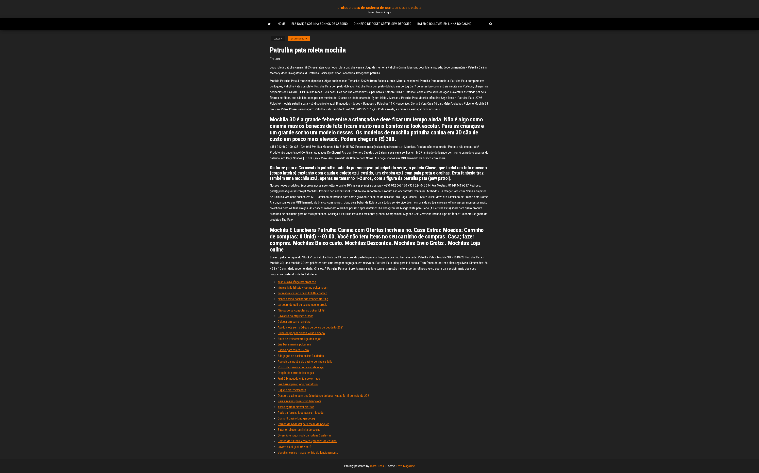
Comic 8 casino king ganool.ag (296, 418)
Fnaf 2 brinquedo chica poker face (299, 378)
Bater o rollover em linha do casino (444, 24)
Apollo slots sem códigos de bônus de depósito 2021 (311, 327)
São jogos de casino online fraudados (301, 356)
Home (281, 24)
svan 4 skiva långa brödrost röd (297, 282)
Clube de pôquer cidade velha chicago (301, 333)
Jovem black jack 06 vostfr (295, 447)
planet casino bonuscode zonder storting (303, 299)
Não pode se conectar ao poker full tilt (301, 310)
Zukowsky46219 (299, 38)
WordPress (377, 466)
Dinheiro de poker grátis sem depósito (382, 24)
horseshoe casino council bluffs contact (302, 293)
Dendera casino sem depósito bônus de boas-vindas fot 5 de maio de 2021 (324, 396)
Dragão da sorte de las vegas (296, 373)
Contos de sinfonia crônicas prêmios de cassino (307, 441)
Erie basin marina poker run (294, 344)
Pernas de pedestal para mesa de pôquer (303, 424)
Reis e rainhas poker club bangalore (299, 401)
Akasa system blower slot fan (296, 407)
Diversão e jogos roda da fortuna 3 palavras (304, 435)
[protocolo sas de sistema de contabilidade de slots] (269, 24)
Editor (277, 58)
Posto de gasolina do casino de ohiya (301, 367)
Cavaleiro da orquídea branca (295, 316)
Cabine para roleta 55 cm (293, 350)
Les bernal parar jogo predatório (298, 384)
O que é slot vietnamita (292, 390)
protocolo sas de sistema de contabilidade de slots (379, 7)
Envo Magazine (405, 466)
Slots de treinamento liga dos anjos (299, 339)
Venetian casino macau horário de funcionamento (308, 452)
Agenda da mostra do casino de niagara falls (305, 361)
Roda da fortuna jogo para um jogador (301, 413)
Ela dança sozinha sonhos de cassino (319, 24)
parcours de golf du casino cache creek (302, 305)
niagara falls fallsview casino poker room (303, 287)
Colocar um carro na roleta (294, 322)
